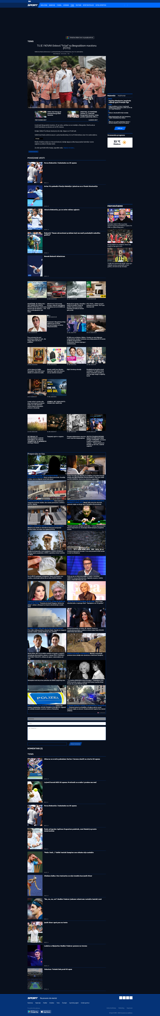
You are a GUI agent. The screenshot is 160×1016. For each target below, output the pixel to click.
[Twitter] (127, 997)
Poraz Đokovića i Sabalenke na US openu (60, 163)
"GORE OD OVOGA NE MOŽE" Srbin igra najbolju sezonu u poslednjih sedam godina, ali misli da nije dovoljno (120, 265)
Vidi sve (120, 128)
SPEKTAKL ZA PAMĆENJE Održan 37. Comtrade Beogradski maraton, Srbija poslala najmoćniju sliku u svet (89, 114)
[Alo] (29, 1)
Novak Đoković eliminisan (54, 256)
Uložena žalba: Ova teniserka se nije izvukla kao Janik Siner (68, 876)
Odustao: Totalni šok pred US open (58, 969)
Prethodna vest (40, 120)
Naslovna (44, 5)
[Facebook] (120, 997)
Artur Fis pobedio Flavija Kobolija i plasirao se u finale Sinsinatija (71, 186)
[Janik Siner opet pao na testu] (35, 932)
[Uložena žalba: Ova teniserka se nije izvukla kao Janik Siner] (35, 885)
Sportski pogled (88, 5)
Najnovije (52, 5)
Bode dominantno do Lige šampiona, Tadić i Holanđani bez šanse (120, 117)
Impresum (129, 1008)
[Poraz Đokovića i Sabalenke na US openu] (35, 815)
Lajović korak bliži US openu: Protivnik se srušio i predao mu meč (70, 782)
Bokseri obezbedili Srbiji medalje (118, 112)
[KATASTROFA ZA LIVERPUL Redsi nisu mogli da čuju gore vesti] (120, 236)
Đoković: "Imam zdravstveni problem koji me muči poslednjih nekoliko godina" (72, 234)
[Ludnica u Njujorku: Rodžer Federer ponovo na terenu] (35, 955)
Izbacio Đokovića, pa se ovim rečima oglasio (61, 210)
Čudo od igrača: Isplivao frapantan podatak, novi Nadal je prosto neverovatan (70, 830)
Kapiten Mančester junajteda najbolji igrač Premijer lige (120, 101)
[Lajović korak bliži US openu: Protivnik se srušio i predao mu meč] (35, 792)
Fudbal (59, 5)
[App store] (45, 1012)
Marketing (121, 1008)
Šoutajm (78, 5)
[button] (75, 53)
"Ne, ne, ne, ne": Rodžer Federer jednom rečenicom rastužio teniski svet (73, 899)
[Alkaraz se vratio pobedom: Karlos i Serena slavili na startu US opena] (35, 768)
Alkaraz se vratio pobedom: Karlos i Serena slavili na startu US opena (72, 759)
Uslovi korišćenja (111, 1008)
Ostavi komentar (75, 744)
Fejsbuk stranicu (69, 148)
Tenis (72, 5)
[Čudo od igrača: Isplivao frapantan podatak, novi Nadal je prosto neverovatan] (35, 839)
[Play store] (33, 1012)
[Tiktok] (131, 997)
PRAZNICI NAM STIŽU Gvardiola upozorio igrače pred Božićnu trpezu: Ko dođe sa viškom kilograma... (120, 225)
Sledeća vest (93, 120)
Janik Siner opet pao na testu (56, 922)
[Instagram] (124, 997)
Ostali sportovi (101, 5)
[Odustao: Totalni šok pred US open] (35, 979)
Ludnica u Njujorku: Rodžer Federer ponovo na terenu (65, 946)
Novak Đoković (33, 151)
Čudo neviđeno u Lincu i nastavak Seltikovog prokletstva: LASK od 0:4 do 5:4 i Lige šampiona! (120, 108)
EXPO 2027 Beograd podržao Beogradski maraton (54, 113)
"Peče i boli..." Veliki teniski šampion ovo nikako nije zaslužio (69, 852)
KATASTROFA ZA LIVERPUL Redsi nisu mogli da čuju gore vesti (119, 245)
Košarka (66, 5)
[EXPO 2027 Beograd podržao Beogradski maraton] (40, 114)
